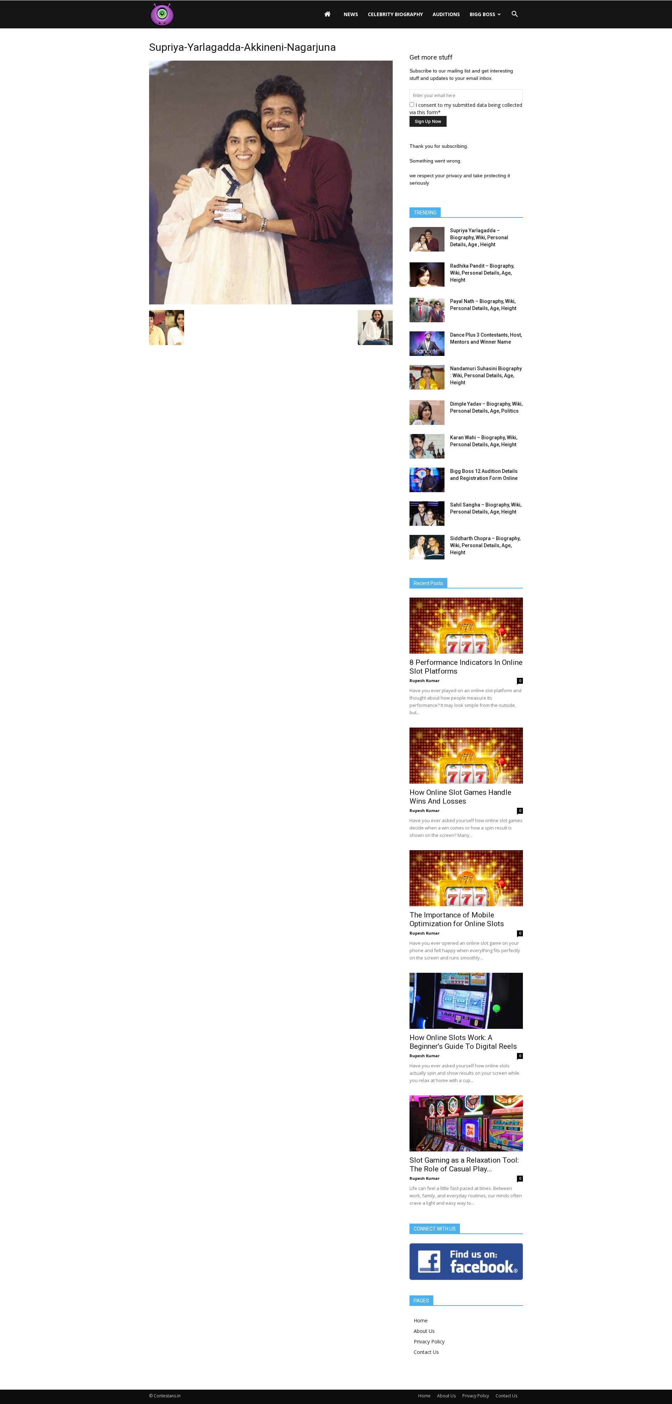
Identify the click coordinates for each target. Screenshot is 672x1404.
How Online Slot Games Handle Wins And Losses (460, 796)
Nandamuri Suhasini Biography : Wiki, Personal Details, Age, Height (486, 375)
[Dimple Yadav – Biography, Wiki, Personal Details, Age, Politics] (427, 412)
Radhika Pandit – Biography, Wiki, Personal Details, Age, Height (482, 273)
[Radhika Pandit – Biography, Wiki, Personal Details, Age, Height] (427, 274)
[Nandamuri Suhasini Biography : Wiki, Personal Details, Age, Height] (427, 377)
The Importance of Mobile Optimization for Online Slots (457, 919)
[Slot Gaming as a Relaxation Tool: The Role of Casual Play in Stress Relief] (466, 1123)
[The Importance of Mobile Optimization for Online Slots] (466, 878)
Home (421, 1320)
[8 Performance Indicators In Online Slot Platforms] (466, 626)
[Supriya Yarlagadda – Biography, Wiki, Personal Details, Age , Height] (427, 239)
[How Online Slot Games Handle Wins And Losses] (466, 756)
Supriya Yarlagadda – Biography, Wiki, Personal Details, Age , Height (479, 237)
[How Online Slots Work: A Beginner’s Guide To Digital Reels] (466, 1001)
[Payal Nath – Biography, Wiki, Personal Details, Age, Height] (427, 310)
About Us (424, 1331)
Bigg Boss (482, 14)
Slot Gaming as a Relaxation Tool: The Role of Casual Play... (464, 1164)
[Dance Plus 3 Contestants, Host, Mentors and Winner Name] (427, 343)
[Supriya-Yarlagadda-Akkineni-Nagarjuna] (271, 302)
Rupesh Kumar (425, 680)
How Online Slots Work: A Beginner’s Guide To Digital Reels (463, 1042)
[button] (514, 14)
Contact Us (426, 1352)
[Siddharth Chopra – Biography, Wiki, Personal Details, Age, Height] (427, 547)
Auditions (446, 14)
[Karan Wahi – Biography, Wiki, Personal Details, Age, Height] (427, 446)
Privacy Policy (429, 1341)
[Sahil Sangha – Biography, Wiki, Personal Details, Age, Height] (427, 513)
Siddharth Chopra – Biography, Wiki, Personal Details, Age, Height (485, 545)
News (351, 14)
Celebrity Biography (395, 14)
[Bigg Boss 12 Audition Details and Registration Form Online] (427, 480)
